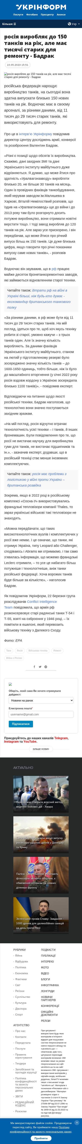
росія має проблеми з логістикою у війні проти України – (36, 479)
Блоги (45, 979)
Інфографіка (50, 985)
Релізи (45, 1020)
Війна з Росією (14, 658)
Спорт (19, 1014)
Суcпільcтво (22, 996)
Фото (45, 967)
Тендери (20, 1063)
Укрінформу (42, 134)
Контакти (20, 1036)
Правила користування (23, 1056)
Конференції (50, 1005)
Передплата (23, 1042)
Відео (45, 973)
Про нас (20, 1030)
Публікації (48, 955)
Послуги (18, 14)
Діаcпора (21, 1008)
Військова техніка (38, 650)
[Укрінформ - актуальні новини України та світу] (41, 7)
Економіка (21, 973)
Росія (20, 650)
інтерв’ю (25, 134)
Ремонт (57, 650)
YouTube (29, 741)
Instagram (11, 741)
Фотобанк (32, 14)
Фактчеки (21, 979)
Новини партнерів (48, 998)
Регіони (19, 990)
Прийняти (41, 1138)
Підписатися (21, 723)
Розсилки (21, 1111)
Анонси (61, 14)
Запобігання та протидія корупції (26, 1071)
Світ (17, 985)
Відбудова (21, 961)
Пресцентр (47, 14)
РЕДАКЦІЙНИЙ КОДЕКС (24, 1104)
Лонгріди (47, 991)
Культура (20, 1002)
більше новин (41, 749)
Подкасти (48, 949)
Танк (8, 650)
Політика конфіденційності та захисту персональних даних (26, 1084)
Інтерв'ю (47, 961)
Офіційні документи (49, 1013)
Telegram (61, 738)
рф (54, 269)
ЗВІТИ (19, 1096)
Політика (20, 967)
